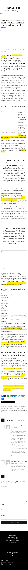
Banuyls (6, 408)
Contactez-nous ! (19, 1)
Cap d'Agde (11, 408)
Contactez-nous (12, 542)
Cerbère (17, 408)
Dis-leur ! (14, 8)
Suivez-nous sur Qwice (8, 402)
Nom (2, 504)
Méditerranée (4, 410)
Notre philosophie (22, 1)
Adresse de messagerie (7, 509)
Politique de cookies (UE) (13, 539)
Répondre (21, 427)
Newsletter (12, 543)
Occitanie (11, 410)
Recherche (25, 1)
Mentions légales (12, 535)
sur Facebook (14, 1)
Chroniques (11, 20)
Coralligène (22, 408)
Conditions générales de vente (12, 540)
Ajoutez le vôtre (20, 420)
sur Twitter (16, 1)
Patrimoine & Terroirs (20, 20)
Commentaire (4, 486)
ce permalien (21, 410)
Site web (3, 515)
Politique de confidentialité (12, 537)
